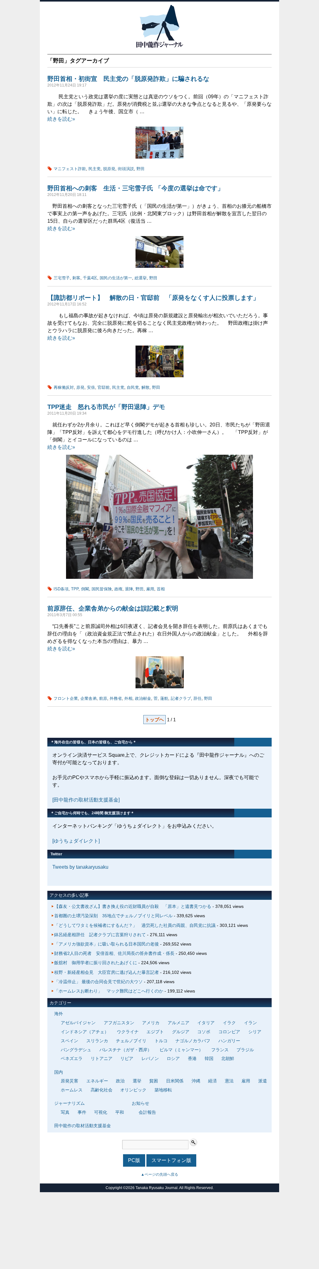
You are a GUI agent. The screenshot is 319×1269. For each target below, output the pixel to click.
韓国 (209, 1058)
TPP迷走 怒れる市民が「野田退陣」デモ (109, 406)
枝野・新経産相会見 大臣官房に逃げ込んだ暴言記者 (106, 972)
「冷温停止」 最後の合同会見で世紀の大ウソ (98, 981)
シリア (254, 1031)
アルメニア (178, 1022)
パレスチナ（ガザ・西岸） (125, 1049)
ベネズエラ (72, 1058)
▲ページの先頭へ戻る (159, 1174)
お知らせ (140, 1103)
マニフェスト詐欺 (70, 168)
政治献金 (143, 698)
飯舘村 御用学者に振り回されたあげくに (95, 962)
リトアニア (101, 1058)
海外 (58, 1013)
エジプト (155, 1031)
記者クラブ (181, 698)
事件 (82, 1112)
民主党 (94, 168)
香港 (192, 1058)
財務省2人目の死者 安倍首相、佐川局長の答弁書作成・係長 (114, 953)
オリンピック (133, 1089)
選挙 (137, 1080)
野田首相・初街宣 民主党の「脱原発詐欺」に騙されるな (128, 78)
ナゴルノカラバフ (192, 1040)
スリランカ (97, 1040)
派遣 (262, 1080)
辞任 (197, 698)
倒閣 (85, 589)
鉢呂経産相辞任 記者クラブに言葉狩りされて (100, 934)
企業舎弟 (88, 698)
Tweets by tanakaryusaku (80, 867)
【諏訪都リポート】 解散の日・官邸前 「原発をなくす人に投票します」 (153, 297)
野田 (140, 168)
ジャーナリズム (69, 1103)
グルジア (180, 1031)
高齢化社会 (101, 1089)
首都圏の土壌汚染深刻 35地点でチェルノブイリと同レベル (113, 915)
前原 (103, 698)
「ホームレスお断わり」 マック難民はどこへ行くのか (108, 990)
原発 (80, 387)
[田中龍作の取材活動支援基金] (86, 799)
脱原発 (109, 168)
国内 (58, 1072)
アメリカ (151, 1022)
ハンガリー (229, 1040)
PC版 (134, 1160)
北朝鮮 (227, 1058)
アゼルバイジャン (78, 1022)
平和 (119, 1112)
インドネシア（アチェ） (85, 1031)
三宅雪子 (62, 278)
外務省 (116, 698)
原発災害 (69, 1080)
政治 (120, 1080)
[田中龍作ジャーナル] (159, 46)
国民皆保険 (102, 589)
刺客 (76, 278)
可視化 (100, 1112)
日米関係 (174, 1080)
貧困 (153, 1080)
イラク (229, 1022)
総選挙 (141, 278)
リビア (126, 1058)
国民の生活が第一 (116, 278)
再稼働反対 (64, 387)
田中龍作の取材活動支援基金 (82, 1125)
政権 (118, 589)
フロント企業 (66, 698)
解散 (145, 387)
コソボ (203, 1031)
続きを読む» (61, 119)
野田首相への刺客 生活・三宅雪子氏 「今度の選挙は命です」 (135, 188)
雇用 (150, 589)
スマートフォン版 (171, 1160)
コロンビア (229, 1031)
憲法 (229, 1080)
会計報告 (147, 1112)
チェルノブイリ (131, 1040)
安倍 (91, 387)
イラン (250, 1022)
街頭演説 (126, 168)
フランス (220, 1049)
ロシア (173, 1058)
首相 (161, 589)
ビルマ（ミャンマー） (181, 1049)
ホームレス (72, 1089)
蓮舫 (164, 698)
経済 (212, 1080)
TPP (75, 589)
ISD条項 (61, 589)
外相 (128, 698)
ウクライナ (128, 1031)
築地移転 (163, 1089)
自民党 (133, 387)
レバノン (150, 1058)
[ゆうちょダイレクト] (76, 841)
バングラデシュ (76, 1049)
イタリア (206, 1022)
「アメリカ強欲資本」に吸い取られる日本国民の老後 (106, 943)
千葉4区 (90, 278)
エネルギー (97, 1080)
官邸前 (104, 387)
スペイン (69, 1040)
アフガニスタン (119, 1022)
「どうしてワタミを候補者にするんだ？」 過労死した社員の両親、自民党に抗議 (135, 925)
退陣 (129, 589)
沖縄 (196, 1080)
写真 (65, 1112)
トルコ (161, 1040)
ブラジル (245, 1049)
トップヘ (154, 719)
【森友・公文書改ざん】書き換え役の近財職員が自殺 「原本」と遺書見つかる (132, 906)
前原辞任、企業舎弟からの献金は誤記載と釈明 (112, 608)
